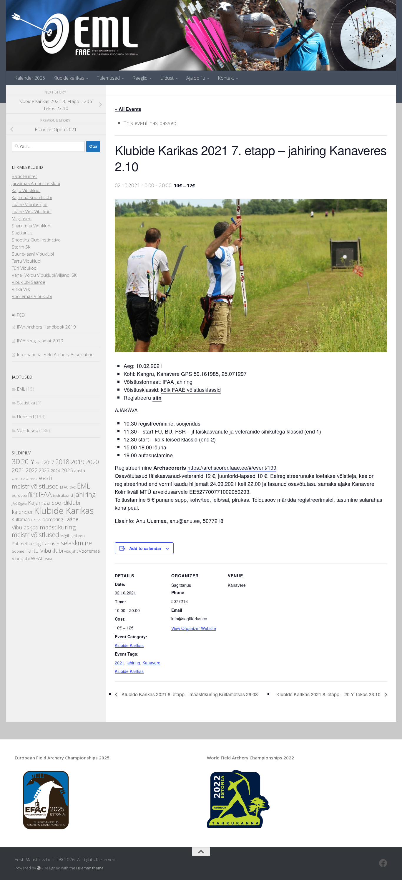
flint (33, 495)
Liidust (167, 78)
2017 (49, 462)
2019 (78, 462)
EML (21, 389)
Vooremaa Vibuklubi (32, 296)
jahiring (133, 663)
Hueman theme (90, 868)
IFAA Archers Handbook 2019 (46, 327)
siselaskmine (74, 543)
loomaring (52, 519)
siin (157, 397)
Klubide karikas (68, 78)
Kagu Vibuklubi (26, 190)
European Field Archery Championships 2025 (62, 758)
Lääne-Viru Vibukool (32, 211)
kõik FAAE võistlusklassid (191, 389)
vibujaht (71, 551)
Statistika (26, 403)
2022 (32, 470)
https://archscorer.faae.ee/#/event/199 (231, 467)
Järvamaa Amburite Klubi (36, 183)
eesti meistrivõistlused (35, 482)
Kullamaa (21, 519)
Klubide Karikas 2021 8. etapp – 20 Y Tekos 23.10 (329, 694)
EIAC (72, 487)
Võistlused (27, 430)
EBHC (33, 478)
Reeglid (139, 78)
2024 (55, 470)
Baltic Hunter (24, 176)
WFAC (37, 558)
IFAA (45, 494)
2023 (44, 470)
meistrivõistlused (35, 534)
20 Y (27, 461)
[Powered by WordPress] (39, 868)
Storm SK (21, 247)
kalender (22, 511)
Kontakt (226, 78)
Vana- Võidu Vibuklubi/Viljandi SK (44, 275)
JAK (14, 503)
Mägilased (21, 218)
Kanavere (151, 663)
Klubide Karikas (129, 645)
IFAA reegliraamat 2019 (40, 341)
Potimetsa (22, 543)
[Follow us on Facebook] (383, 863)
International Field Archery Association (55, 354)
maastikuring (58, 527)
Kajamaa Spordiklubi (32, 197)
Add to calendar (145, 548)
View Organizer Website (193, 628)
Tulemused (108, 78)
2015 (38, 463)
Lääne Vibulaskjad (29, 204)
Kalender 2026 (29, 78)
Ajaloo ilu (195, 78)
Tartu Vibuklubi (26, 261)
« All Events (128, 109)
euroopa (19, 495)
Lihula (35, 520)
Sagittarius (22, 233)
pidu (81, 536)
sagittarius (44, 543)
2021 (119, 663)
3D (16, 461)
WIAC (49, 559)
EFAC (64, 487)
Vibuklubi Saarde (28, 282)
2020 (92, 462)
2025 (67, 470)
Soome (18, 551)
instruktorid (63, 495)
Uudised (25, 416)
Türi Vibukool (24, 268)
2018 (62, 461)
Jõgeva (22, 503)
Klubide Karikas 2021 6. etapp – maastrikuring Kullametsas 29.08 (189, 694)
